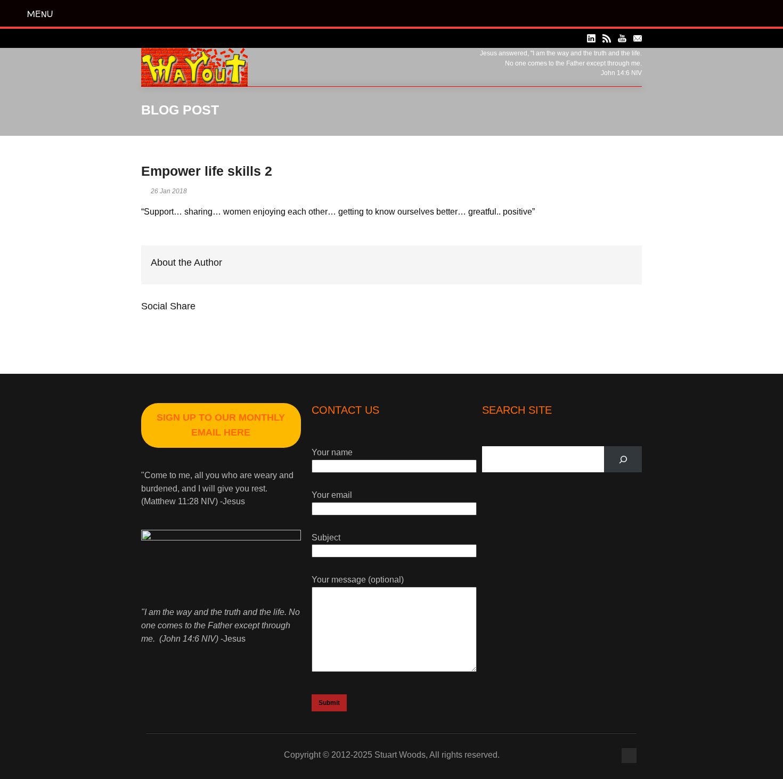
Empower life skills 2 (206, 170)
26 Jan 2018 (169, 191)
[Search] (623, 459)
